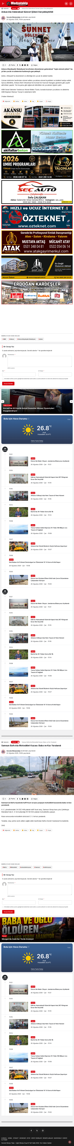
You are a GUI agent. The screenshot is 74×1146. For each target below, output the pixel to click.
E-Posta (41, 371)
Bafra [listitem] (5, 867)
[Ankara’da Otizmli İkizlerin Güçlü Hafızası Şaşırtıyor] (37, 545)
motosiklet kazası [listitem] (25, 867)
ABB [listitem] (4, 339)
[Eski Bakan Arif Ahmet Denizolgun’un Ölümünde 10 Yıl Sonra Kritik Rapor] (37, 561)
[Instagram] (43, 1130)
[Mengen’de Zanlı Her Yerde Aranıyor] (37, 929)
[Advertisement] (37, 318)
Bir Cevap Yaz (9, 347)
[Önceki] (2, 401)
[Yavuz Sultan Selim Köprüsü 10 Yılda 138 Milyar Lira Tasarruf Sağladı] (37, 528)
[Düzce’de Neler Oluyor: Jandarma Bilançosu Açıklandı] (37, 456)
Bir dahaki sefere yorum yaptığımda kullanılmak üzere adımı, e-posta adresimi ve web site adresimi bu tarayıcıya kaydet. (36, 378)
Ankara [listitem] (11, 339)
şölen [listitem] (41, 339)
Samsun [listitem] (37, 867)
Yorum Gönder (8, 383)
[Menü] (3, 3)
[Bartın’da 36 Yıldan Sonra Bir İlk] (37, 511)
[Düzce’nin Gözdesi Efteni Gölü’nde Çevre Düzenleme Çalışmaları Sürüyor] (37, 578)
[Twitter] (37, 1130)
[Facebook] (31, 1130)
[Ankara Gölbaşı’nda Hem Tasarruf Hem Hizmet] (37, 494)
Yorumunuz (11, 354)
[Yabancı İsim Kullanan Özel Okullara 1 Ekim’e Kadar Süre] (37, 401)
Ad (3, 371)
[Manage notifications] (69, 1142)
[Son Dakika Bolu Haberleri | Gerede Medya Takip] (17, 3)
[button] (66, 3)
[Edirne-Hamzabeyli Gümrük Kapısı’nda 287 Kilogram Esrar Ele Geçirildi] (37, 477)
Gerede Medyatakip (13, 17)
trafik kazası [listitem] (47, 867)
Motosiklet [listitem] (13, 867)
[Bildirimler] (71, 3)
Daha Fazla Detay (37, 441)
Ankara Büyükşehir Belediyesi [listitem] (26, 339)
